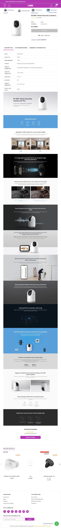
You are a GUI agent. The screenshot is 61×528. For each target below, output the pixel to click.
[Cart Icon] (56, 5)
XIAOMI (42, 22)
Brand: (32, 22)
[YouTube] (16, 511)
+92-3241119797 (42, 40)
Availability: (33, 24)
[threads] (20, 511)
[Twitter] (8, 511)
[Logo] (30, 5)
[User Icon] (51, 5)
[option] (16, 28)
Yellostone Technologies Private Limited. (42, 526)
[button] (34, 17)
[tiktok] (23, 511)
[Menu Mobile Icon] (5, 5)
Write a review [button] (30, 437)
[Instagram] (12, 511)
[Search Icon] (9, 5)
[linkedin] (27, 511)
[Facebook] (4, 511)
